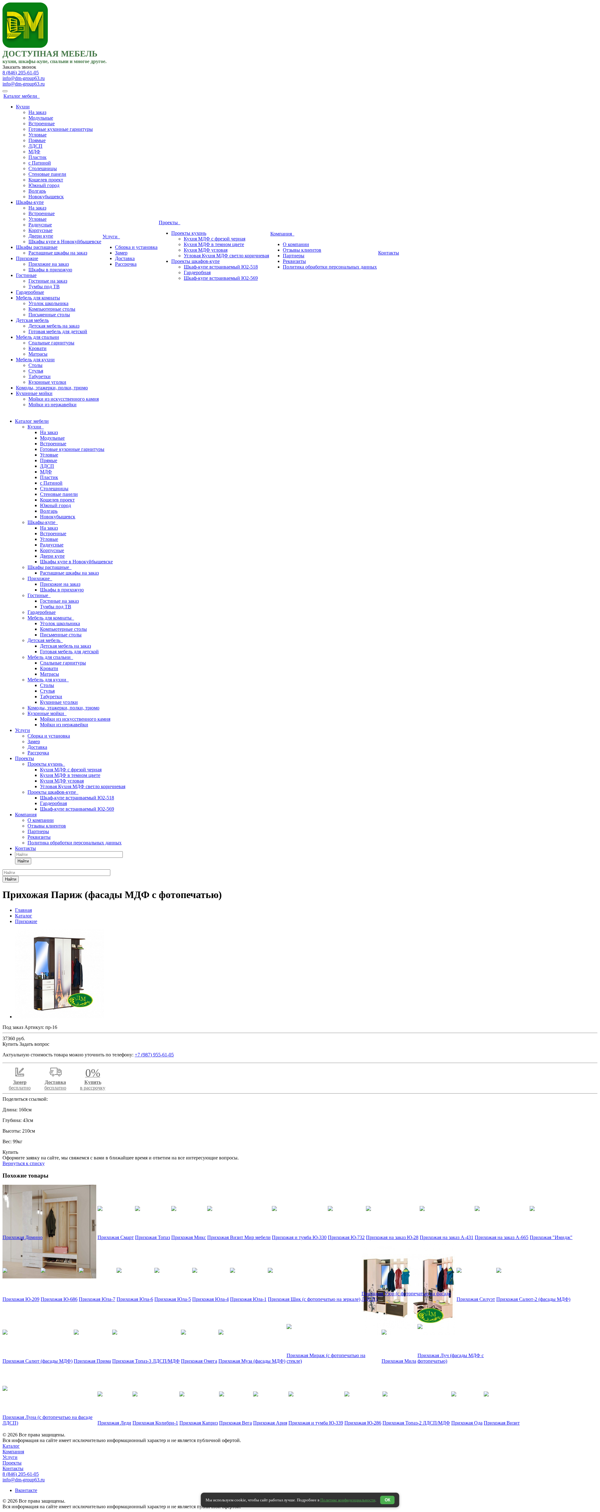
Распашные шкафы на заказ (57, 252)
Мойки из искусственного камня (63, 399)
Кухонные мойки (34, 393)
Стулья (35, 370)
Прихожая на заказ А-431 (446, 1237)
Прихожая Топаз (152, 1237)
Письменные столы (49, 314)
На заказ (37, 112)
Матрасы (38, 354)
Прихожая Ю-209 (20, 1299)
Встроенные (41, 123)
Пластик (37, 157)
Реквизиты (294, 261)
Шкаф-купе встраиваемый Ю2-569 (221, 278)
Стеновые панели (47, 174)
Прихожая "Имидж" (551, 1237)
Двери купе (40, 236)
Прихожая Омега (199, 1361)
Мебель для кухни (35, 359)
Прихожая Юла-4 (210, 1299)
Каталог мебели (21, 96)
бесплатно (20, 1085)
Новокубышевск (46, 196)
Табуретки (39, 376)
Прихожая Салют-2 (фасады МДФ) (533, 1299)
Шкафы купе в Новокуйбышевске (64, 241)
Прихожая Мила (399, 1361)
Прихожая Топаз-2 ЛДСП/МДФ (416, 1423)
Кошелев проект (45, 179)
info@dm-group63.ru (23, 78)
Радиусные (40, 224)
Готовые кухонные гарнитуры (60, 129)
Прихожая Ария (270, 1423)
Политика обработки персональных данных (330, 266)
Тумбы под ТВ (44, 286)
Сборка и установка (136, 247)
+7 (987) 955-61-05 (154, 1054)
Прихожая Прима (92, 1361)
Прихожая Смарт (116, 1237)
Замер (121, 252)
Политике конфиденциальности (347, 1500)
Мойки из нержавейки (52, 404)
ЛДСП (35, 146)
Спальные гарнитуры (51, 342)
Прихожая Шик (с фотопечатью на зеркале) (314, 1299)
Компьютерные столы (51, 309)
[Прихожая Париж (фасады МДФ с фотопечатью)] (59, 1016)
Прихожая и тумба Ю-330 (299, 1237)
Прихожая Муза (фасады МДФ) (251, 1361)
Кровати (37, 348)
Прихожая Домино (22, 1237)
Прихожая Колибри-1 (155, 1423)
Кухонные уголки (47, 382)
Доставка (125, 258)
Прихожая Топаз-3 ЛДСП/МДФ (146, 1361)
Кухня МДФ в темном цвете (214, 244)
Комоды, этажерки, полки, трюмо (52, 387)
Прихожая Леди (114, 1423)
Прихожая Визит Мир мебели (239, 1237)
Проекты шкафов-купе (195, 261)
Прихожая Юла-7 (97, 1299)
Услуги (111, 236)
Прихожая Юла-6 (135, 1299)
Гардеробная (197, 272)
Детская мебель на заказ (53, 326)
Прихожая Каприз (198, 1423)
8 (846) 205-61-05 (20, 72)
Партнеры (293, 255)
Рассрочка (126, 264)
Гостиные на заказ (47, 281)
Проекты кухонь (188, 233)
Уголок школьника (48, 303)
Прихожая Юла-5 (172, 1299)
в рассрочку (92, 1081)
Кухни (23, 106)
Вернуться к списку (23, 1163)
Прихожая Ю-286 (362, 1423)
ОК (387, 1500)
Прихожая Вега (235, 1423)
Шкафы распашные (37, 247)
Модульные (40, 118)
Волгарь (37, 191)
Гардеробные (30, 292)
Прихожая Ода (466, 1423)
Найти (23, 861)
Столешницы (42, 168)
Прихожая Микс (188, 1237)
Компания (282, 233)
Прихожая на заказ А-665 (501, 1237)
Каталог (11, 1446)
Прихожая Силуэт (476, 1299)
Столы (35, 365)
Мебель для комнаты (38, 297)
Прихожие (27, 258)
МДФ (34, 151)
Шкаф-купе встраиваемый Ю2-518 (221, 266)
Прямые (37, 140)
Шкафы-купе (30, 202)
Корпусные (40, 230)
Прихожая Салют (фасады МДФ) (37, 1361)
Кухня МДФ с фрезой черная (214, 238)
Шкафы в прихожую (50, 269)
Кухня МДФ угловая (206, 250)
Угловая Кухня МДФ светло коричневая (226, 255)
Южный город (43, 185)
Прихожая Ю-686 (59, 1299)
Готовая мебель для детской (57, 331)
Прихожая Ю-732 (346, 1237)
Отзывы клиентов (302, 250)
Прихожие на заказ (48, 264)
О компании (296, 244)
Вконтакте (26, 1490)
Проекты (169, 222)
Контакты (388, 252)
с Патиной (39, 163)
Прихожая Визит (502, 1423)
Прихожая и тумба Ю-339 (315, 1423)
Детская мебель (32, 320)
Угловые (37, 134)
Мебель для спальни (37, 337)
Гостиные (26, 275)
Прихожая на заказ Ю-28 (392, 1237)
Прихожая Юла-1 (248, 1299)
